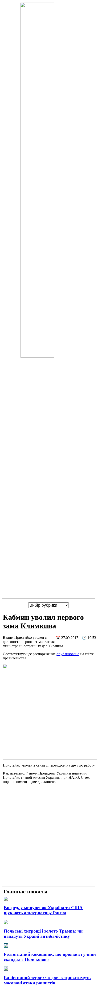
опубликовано (68, 654)
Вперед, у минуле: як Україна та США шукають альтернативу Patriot (43, 910)
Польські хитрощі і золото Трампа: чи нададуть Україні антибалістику (43, 934)
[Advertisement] (48, 836)
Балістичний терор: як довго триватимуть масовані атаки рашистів (47, 980)
